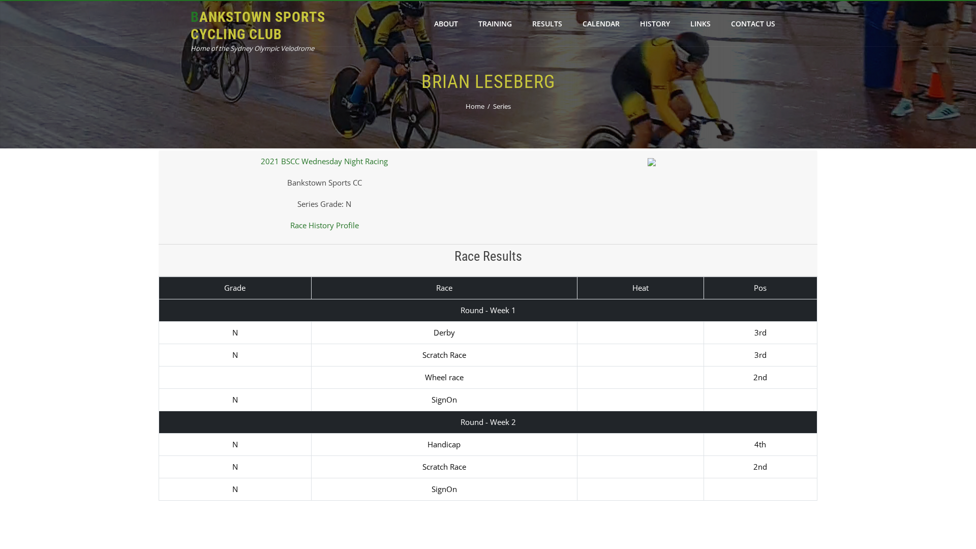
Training (495, 23)
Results (547, 23)
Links (700, 23)
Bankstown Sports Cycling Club (258, 26)
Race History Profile (324, 225)
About (446, 23)
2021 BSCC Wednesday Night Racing (324, 161)
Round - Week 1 (488, 310)
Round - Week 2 (488, 422)
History (655, 23)
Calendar (601, 23)
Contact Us (753, 23)
